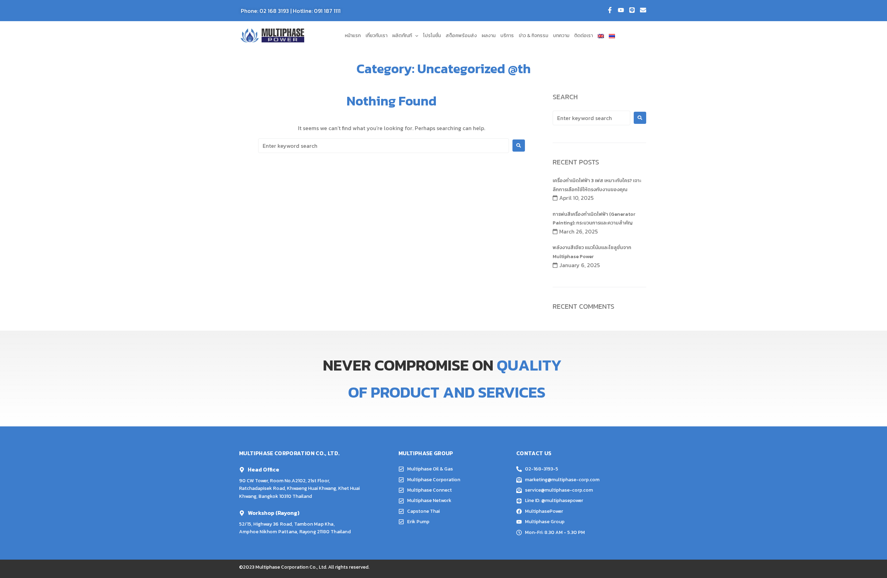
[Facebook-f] (610, 10)
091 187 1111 (327, 11)
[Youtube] (621, 10)
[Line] (632, 10)
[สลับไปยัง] (600, 35)
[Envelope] (643, 10)
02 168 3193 (274, 11)
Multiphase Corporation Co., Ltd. (291, 567)
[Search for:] (383, 145)
